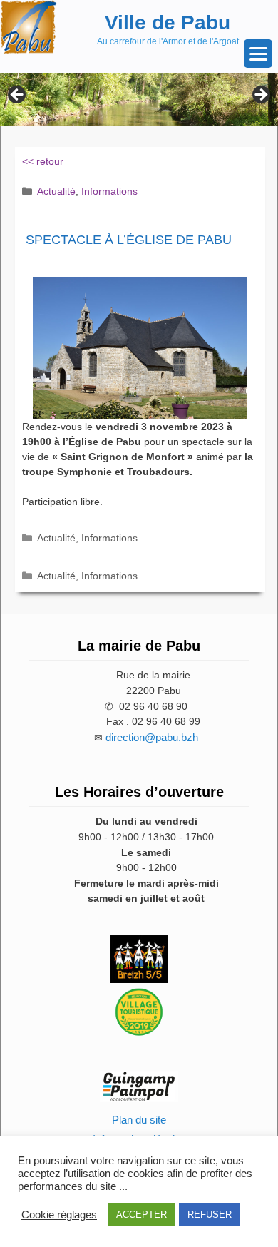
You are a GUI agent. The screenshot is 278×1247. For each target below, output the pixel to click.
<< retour (42, 161)
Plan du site (139, 1120)
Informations (109, 191)
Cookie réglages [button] (59, 1215)
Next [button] (260, 95)
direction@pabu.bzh (151, 737)
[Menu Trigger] (258, 53)
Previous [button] (18, 95)
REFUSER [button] (209, 1214)
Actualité (56, 191)
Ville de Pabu (167, 22)
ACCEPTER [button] (141, 1214)
